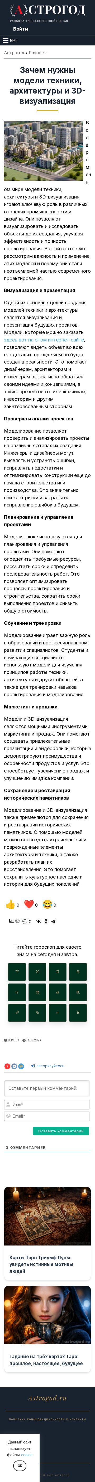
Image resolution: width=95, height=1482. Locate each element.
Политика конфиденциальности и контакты (47, 1419)
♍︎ (37, 992)
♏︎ (78, 992)
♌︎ (17, 992)
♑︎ (37, 1013)
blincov (13, 1040)
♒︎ (57, 1013)
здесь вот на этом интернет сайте (44, 340)
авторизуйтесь (49, 1065)
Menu (13, 40)
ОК (20, 1466)
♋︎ (78, 972)
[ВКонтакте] (38, 921)
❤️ (31, 904)
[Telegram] (53, 921)
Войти (20, 29)
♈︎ (17, 972)
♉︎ (37, 972)
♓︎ (78, 1013)
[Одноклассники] (46, 921)
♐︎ (17, 1013)
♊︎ (57, 972)
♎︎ (57, 992)
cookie (26, 1455)
